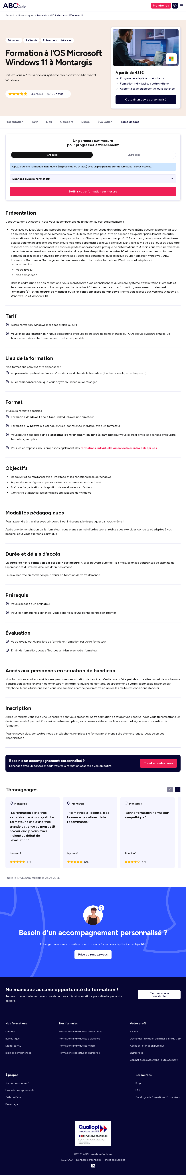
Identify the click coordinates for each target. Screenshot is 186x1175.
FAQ (138, 1090)
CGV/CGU (67, 1159)
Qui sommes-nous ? (17, 1083)
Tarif (34, 122)
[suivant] (178, 789)
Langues (10, 1031)
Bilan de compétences (18, 1052)
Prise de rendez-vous (93, 954)
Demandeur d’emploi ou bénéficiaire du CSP (155, 1038)
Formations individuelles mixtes (77, 1045)
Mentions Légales (115, 1159)
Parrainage (11, 1104)
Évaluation (105, 122)
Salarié (134, 1031)
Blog (138, 1083)
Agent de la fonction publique (147, 1045)
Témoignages (129, 122)
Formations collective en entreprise (79, 1052)
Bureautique (12, 1038)
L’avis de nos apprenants (19, 1090)
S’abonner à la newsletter (159, 994)
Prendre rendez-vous (158, 763)
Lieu (49, 122)
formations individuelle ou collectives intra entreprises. (119, 448)
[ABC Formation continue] (14, 5)
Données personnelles (89, 1159)
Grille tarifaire (13, 1097)
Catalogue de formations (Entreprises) (158, 1097)
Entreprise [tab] (134, 154)
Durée (85, 122)
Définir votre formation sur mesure (93, 191)
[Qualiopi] (93, 1144)
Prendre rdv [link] (161, 5)
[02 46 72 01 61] (175, 6)
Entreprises (136, 1052)
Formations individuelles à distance (79, 1038)
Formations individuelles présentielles (80, 1031)
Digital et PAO (13, 1045)
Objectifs (66, 122)
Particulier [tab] (52, 154)
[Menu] (181, 5)
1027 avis (56, 94)
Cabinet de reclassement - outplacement (154, 1059)
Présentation (14, 122)
